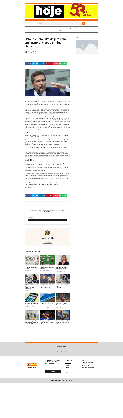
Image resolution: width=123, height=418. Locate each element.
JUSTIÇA (69, 28)
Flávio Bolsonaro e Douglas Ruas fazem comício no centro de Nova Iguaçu (46, 286)
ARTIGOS (32, 28)
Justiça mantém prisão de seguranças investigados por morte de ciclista (63, 286)
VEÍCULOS (82, 28)
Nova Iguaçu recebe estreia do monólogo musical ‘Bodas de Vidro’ (31, 267)
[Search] (83, 23)
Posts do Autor (47, 242)
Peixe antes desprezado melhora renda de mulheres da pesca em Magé (31, 322)
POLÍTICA (75, 28)
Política (27, 56)
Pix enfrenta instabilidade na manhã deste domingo (31, 304)
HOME (27, 28)
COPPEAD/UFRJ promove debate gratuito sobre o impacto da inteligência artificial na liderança (62, 268)
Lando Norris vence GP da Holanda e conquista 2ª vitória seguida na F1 (47, 267)
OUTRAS (61, 30)
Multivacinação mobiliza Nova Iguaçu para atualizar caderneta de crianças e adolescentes (32, 286)
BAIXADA (39, 28)
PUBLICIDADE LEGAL (92, 28)
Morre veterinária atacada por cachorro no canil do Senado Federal (63, 322)
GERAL (63, 28)
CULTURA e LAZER (48, 28)
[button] (28, 63)
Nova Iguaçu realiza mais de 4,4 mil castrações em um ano (47, 322)
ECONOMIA (57, 28)
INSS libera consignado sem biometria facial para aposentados (47, 305)
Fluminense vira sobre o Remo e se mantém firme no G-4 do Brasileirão (62, 305)
